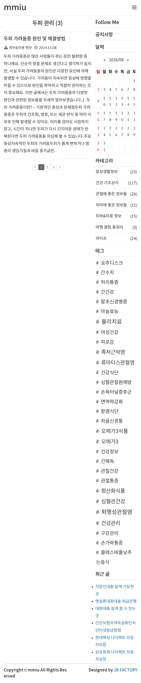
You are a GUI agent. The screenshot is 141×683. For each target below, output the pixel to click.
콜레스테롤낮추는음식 (114, 557)
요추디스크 (112, 263)
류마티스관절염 (117, 363)
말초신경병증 (114, 302)
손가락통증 (112, 543)
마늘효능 (109, 311)
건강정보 (109, 452)
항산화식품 (113, 491)
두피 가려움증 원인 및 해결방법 (34, 39)
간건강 (107, 292)
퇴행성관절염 (116, 512)
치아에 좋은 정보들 (116, 205)
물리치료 (111, 322)
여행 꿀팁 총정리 (116, 227)
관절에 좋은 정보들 (116, 194)
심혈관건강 (113, 502)
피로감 (107, 342)
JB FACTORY (125, 670)
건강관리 (110, 523)
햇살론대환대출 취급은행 (116, 601)
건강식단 (109, 373)
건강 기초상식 (116, 183)
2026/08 (116, 59)
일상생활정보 (116, 171)
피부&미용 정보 (20, 48)
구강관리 (109, 533)
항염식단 (109, 411)
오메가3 (109, 442)
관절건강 (109, 471)
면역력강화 (112, 402)
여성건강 (109, 332)
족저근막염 (113, 352)
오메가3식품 (114, 431)
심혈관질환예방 (116, 382)
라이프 (116, 238)
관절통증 (109, 481)
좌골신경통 (112, 421)
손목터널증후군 (116, 392)
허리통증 (109, 282)
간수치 (107, 273)
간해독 (107, 461)
